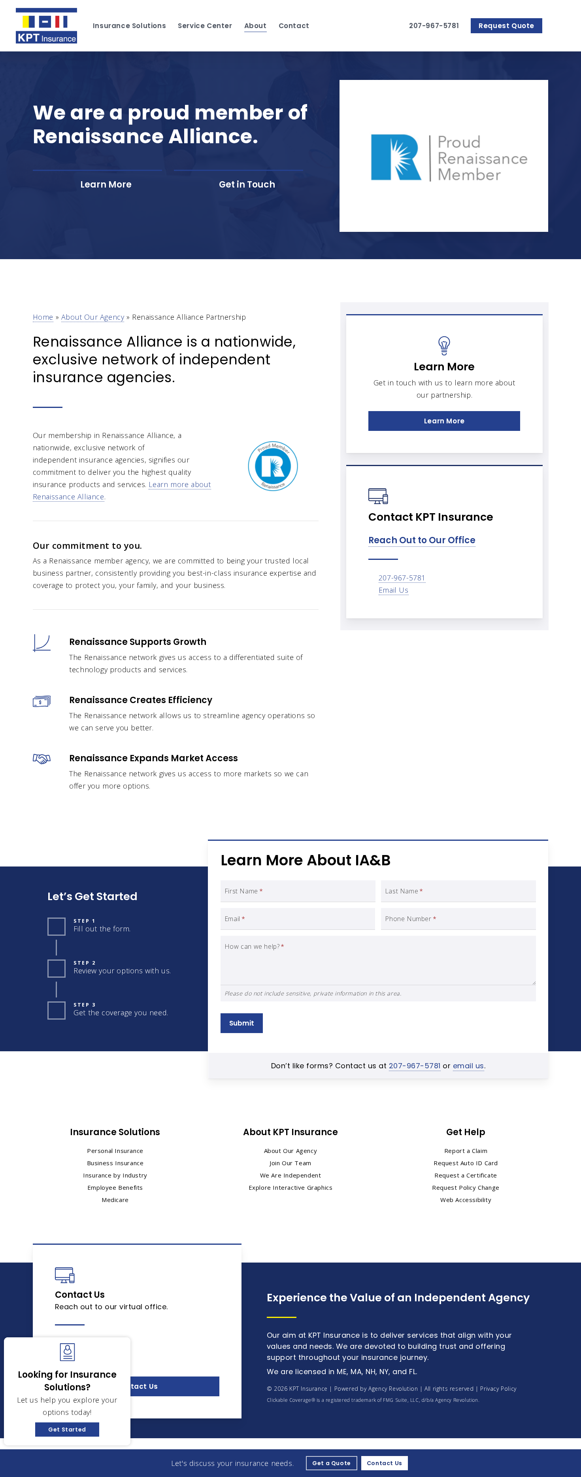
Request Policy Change (466, 1187)
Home (43, 317)
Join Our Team (290, 1163)
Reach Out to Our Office (421, 540)
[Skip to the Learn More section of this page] (97, 185)
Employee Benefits (115, 1187)
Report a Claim (465, 1151)
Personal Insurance (115, 1151)
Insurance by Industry (115, 1175)
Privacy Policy (498, 1388)
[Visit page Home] (46, 26)
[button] (444, 421)
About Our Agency (92, 317)
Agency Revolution (393, 1388)
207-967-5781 (402, 577)
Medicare (115, 1200)
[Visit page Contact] (238, 185)
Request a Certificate (465, 1175)
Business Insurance (115, 1163)
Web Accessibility (465, 1200)
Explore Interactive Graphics (291, 1187)
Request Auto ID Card (466, 1163)
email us (468, 1066)
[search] (560, 26)
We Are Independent (290, 1175)
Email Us (394, 590)
